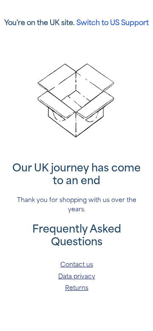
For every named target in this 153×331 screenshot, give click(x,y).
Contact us (76, 264)
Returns (76, 288)
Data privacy (76, 276)
